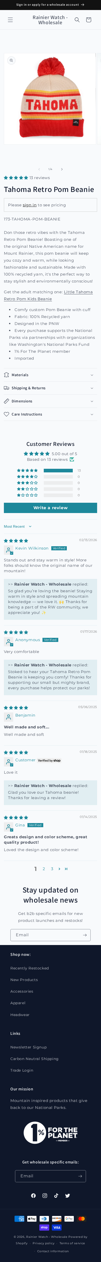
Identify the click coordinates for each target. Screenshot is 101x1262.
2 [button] (44, 868)
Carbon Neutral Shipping (34, 1058)
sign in (30, 204)
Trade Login (21, 1070)
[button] (10, 19)
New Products (24, 979)
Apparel (17, 1003)
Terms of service (72, 1243)
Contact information (53, 1251)
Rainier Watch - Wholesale (47, 1237)
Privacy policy (43, 1243)
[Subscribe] (84, 935)
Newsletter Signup (28, 1047)
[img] (16, 540)
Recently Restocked (29, 968)
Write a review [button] (50, 507)
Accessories (21, 991)
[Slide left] (39, 169)
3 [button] (52, 868)
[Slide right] (62, 169)
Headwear (20, 1014)
